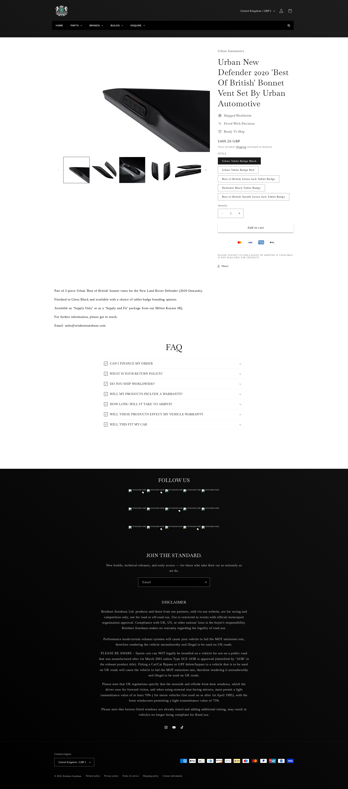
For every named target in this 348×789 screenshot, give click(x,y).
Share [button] (224, 265)
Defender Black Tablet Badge (241, 187)
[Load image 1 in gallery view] (76, 170)
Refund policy (93, 776)
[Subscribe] (205, 582)
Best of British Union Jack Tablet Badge (248, 178)
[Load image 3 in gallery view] (132, 170)
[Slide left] (58, 170)
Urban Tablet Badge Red (238, 169)
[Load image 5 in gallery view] (188, 170)
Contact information (173, 776)
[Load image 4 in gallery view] (160, 170)
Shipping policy (151, 776)
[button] (290, 11)
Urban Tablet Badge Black (239, 160)
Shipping (241, 146)
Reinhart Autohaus (72, 776)
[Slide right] (206, 170)
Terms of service (131, 776)
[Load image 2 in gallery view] (104, 170)
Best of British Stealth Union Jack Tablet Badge (253, 196)
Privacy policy (111, 776)
